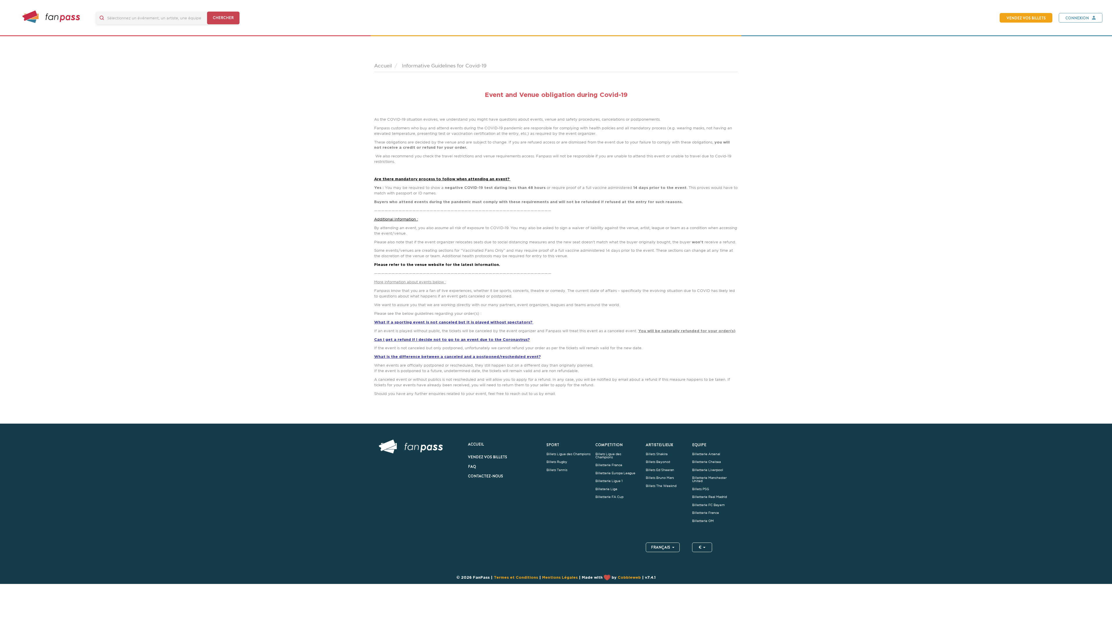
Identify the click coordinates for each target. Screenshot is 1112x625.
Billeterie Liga (606, 489)
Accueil (476, 444)
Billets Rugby (556, 462)
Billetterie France (608, 465)
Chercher (223, 17)
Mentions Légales (560, 577)
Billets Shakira (656, 454)
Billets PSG (700, 489)
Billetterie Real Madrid (709, 497)
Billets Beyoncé (658, 462)
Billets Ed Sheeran (660, 470)
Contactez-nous (485, 476)
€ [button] (700, 547)
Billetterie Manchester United (709, 479)
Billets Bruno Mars (660, 478)
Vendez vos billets (1026, 18)
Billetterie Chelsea (706, 462)
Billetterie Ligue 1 (609, 481)
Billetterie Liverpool (707, 470)
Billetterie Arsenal (706, 454)
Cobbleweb (629, 577)
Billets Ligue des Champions (568, 454)
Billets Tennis (556, 470)
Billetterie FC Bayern (708, 505)
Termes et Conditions (516, 577)
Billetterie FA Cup (609, 497)
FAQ (472, 466)
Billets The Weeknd (661, 486)
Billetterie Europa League (615, 473)
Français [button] (660, 547)
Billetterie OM (703, 521)
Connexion (1077, 18)
